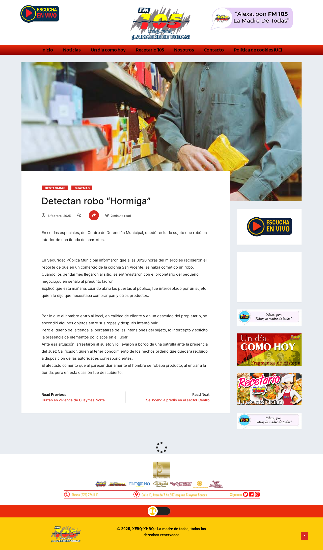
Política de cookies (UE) (258, 49)
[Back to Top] (304, 536)
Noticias (72, 49)
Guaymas (82, 188)
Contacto (214, 49)
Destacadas (55, 188)
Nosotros (184, 49)
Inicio (47, 49)
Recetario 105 (150, 49)
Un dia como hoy (108, 49)
